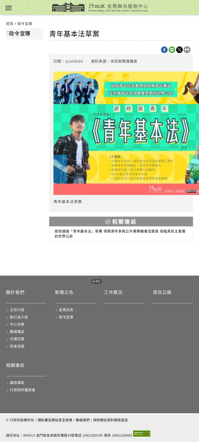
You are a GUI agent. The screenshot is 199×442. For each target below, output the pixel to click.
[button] (95, 281)
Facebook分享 (164, 49)
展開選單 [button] (8, 8)
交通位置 (17, 339)
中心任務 (17, 324)
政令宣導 (24, 24)
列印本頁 (187, 49)
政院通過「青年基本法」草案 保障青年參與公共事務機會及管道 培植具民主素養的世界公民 (120, 233)
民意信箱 (17, 346)
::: (8, 32)
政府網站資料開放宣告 (110, 420)
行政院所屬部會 (23, 390)
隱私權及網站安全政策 (55, 420)
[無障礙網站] (141, 434)
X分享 (179, 49)
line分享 (171, 49)
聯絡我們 (83, 420)
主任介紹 (17, 310)
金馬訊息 (66, 310)
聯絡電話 (17, 332)
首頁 (9, 24)
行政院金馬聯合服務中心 (99, 7)
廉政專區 (17, 383)
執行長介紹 (19, 317)
